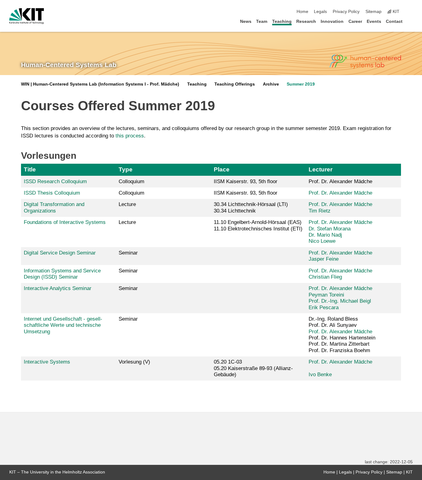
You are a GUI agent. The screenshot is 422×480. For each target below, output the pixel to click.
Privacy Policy (346, 11)
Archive (271, 84)
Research (306, 21)
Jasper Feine (324, 259)
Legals (320, 11)
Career (355, 21)
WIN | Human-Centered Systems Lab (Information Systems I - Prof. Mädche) (100, 84)
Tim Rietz (320, 211)
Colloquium (131, 181)
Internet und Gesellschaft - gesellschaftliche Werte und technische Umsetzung (63, 325)
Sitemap (373, 11)
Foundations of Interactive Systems (65, 222)
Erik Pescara (324, 307)
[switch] (411, 11)
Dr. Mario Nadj (325, 235)
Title (30, 169)
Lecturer (320, 169)
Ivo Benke (320, 374)
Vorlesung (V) (134, 362)
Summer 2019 (301, 84)
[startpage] (411, 21)
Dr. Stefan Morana (330, 229)
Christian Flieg (325, 277)
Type (126, 169)
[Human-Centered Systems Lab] (365, 62)
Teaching (282, 21)
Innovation (332, 21)
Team (261, 21)
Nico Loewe (322, 241)
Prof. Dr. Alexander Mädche (340, 193)
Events (374, 21)
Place (222, 169)
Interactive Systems (47, 362)
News (245, 21)
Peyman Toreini (326, 295)
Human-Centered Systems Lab (68, 65)
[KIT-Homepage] (26, 16)
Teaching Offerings (234, 84)
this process (130, 136)
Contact (394, 21)
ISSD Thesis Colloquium (52, 193)
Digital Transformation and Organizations (54, 207)
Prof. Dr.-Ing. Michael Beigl (340, 301)
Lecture (127, 204)
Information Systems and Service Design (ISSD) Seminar (62, 274)
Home (302, 11)
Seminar (128, 253)
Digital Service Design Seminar (60, 253)
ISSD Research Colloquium (55, 181)
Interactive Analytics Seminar (57, 288)
